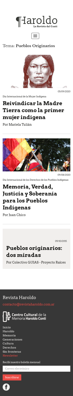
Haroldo (8, 331)
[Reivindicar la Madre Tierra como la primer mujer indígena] (36, 71)
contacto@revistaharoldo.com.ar (28, 304)
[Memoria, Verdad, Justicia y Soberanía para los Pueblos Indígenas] (36, 154)
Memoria (9, 335)
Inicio (7, 327)
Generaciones (12, 339)
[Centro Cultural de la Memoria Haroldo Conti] (24, 316)
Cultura (8, 343)
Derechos (9, 347)
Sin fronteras (12, 351)
